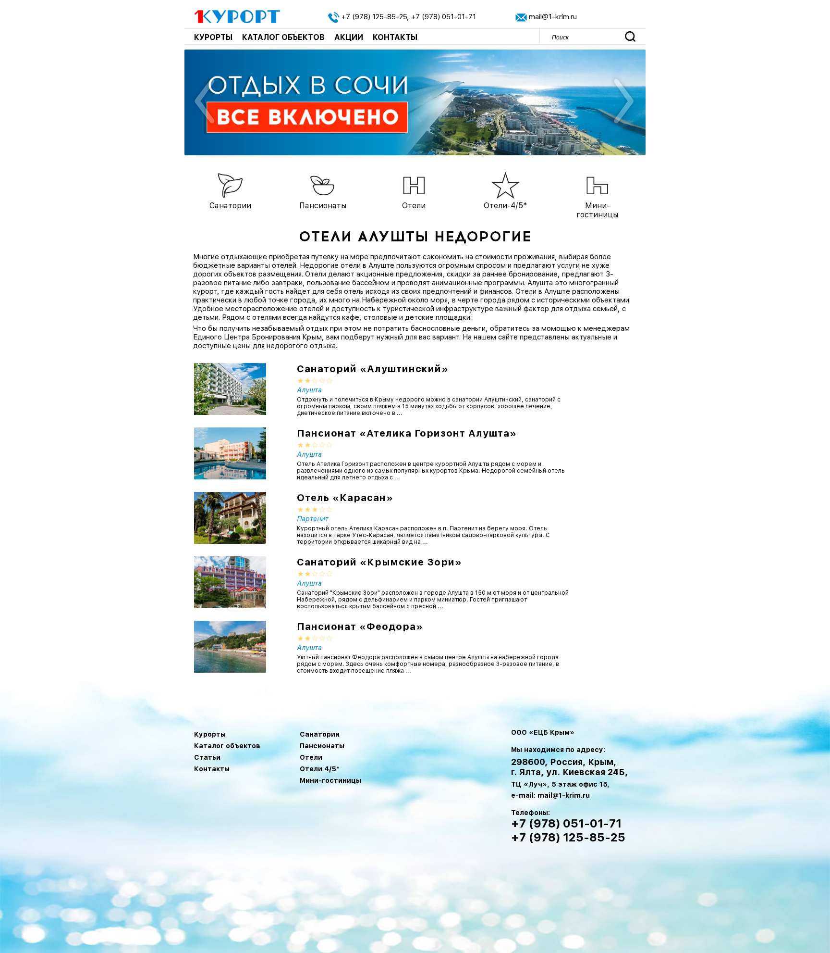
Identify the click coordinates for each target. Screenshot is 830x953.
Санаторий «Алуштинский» (373, 369)
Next (622, 102)
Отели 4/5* (320, 769)
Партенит (313, 519)
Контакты (395, 37)
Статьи (207, 757)
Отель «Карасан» (345, 497)
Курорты (213, 37)
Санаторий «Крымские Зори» (379, 562)
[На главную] (237, 16)
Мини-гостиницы (330, 780)
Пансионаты (322, 746)
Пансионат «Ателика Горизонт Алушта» (407, 433)
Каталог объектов (283, 37)
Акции (348, 37)
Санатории (320, 734)
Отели (311, 757)
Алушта (309, 390)
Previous (204, 102)
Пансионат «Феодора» (360, 626)
